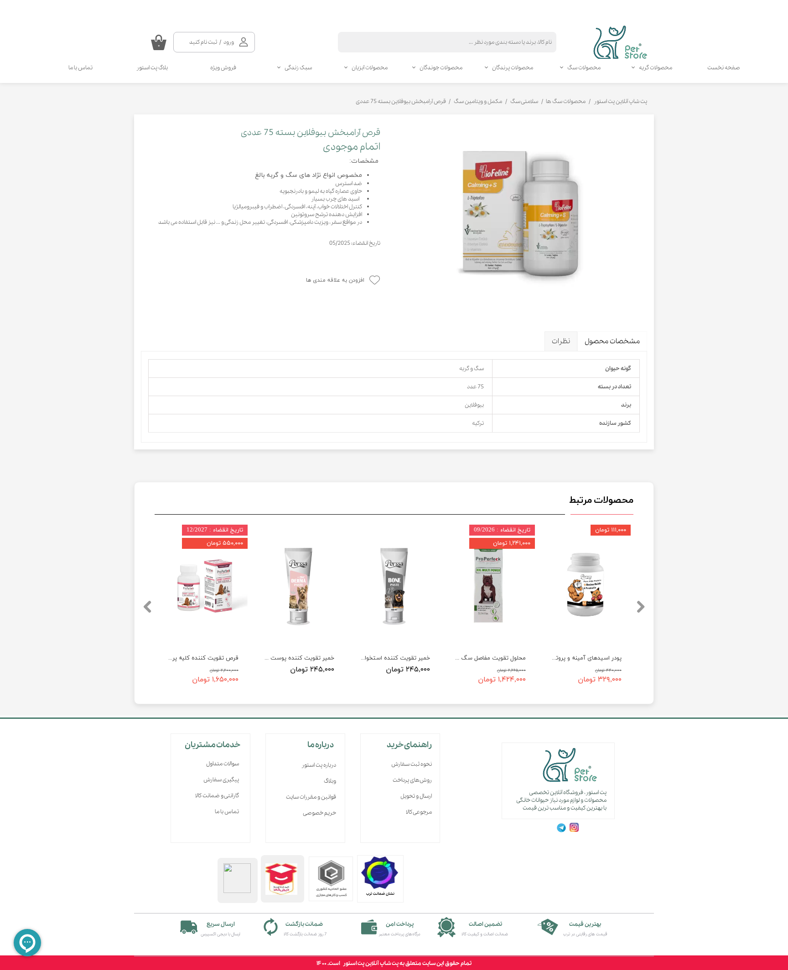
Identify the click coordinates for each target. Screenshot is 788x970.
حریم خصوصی (319, 813)
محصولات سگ (584, 68)
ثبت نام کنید (203, 42)
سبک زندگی (298, 68)
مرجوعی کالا (419, 812)
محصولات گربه (655, 68)
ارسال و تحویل (416, 796)
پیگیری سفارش (221, 780)
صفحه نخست (723, 68)
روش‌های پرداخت (412, 780)
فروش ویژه (223, 68)
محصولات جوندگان (441, 68)
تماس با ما (80, 68)
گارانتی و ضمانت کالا (217, 796)
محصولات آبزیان (370, 68)
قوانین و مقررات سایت (311, 797)
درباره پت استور (318, 765)
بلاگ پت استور (152, 68)
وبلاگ (330, 781)
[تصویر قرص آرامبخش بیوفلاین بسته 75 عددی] (520, 216)
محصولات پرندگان (512, 68)
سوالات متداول (222, 764)
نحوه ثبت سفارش (411, 764)
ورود (228, 42)
